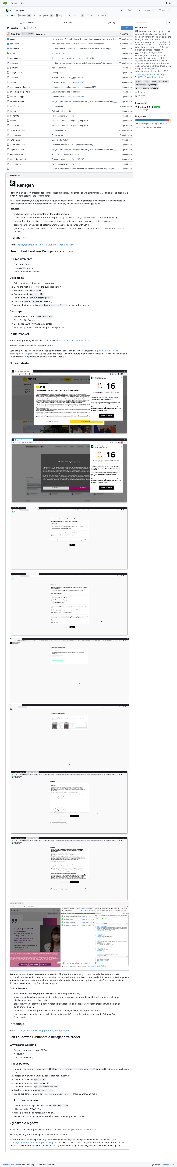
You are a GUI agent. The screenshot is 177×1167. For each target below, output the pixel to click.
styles (12, 53)
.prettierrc (14, 68)
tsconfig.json (15, 164)
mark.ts (13, 111)
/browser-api (16, 48)
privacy (165, 81)
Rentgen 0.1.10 (145, 107)
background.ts (16, 72)
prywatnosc (141, 85)
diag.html (14, 77)
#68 (78, 77)
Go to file (33, 28)
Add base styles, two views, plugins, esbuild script (73, 58)
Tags (113, 22)
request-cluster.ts (17, 149)
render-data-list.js (17, 145)
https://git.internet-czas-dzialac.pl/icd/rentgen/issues (36, 1142)
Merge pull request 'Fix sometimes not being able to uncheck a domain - (83, 101)
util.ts (12, 169)
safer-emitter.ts (16, 154)
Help (23, 3)
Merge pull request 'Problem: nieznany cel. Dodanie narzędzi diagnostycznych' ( (86, 169)
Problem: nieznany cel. (62, 77)
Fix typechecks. (59, 116)
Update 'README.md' (61, 140)
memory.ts (14, 116)
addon (138, 81)
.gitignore (14, 63)
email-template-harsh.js (20, 87)
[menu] (156, 1165)
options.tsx (14, 125)
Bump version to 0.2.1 (61, 130)
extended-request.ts (18, 101)
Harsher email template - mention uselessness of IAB (74, 87)
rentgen (19, 10)
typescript (152, 85)
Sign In (171, 3)
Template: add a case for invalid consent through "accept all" (78, 44)
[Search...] (169, 22)
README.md (15, 140)
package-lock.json (18, 130)
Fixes (74, 77)
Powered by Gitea (10, 1164)
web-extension (142, 88)
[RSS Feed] (122, 10)
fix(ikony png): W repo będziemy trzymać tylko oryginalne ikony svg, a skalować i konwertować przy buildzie (98, 39)
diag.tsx (13, 82)
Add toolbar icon (59, 68)
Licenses (165, 1164)
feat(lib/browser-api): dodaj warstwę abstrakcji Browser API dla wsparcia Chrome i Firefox (90, 48)
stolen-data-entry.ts (18, 159)
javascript (155, 81)
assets (12, 39)
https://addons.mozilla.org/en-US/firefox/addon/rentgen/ (46, 244)
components (15, 44)
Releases (140, 103)
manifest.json (15, 106)
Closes (68, 116)
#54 (73, 116)
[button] (25, 28)
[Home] (5, 3)
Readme (142, 92)
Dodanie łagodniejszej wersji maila (66, 92)
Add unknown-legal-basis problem (66, 154)
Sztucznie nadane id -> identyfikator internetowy (72, 145)
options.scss (15, 120)
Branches (70, 22)
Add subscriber (58, 53)
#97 (82, 77)
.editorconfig (15, 58)
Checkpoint (57, 72)
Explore (14, 3)
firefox (146, 81)
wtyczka (154, 88)
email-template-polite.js (20, 92)
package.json (15, 135)
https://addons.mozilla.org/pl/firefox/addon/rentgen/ (43, 1030)
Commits (28, 22)
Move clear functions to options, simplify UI (70, 120)
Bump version (41, 34)
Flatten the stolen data (61, 111)
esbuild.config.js (17, 96)
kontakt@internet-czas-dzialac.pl (72, 340)
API (172, 1164)
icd (11, 10)
